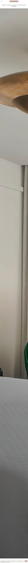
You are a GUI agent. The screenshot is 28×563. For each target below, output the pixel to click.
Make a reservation (14, 1)
